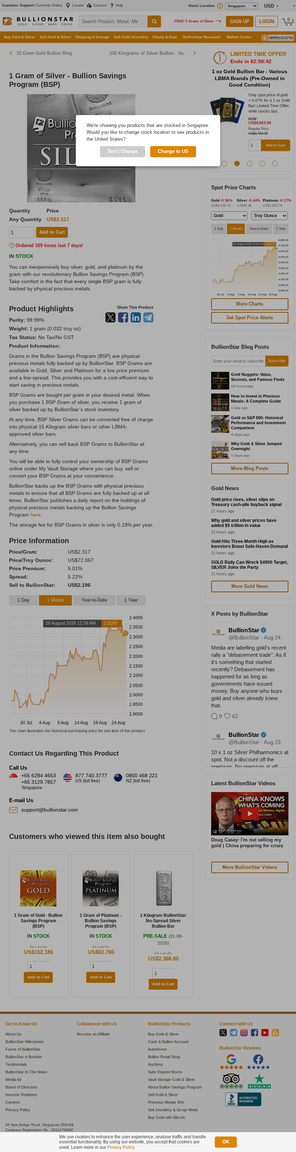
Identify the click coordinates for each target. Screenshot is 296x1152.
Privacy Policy (120, 1147)
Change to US (173, 151)
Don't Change (123, 151)
